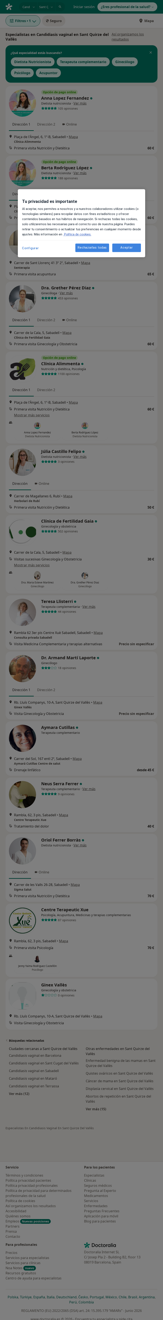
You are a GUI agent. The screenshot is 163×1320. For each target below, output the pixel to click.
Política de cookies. (77, 234)
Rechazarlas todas (92, 248)
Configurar (30, 248)
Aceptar (126, 248)
